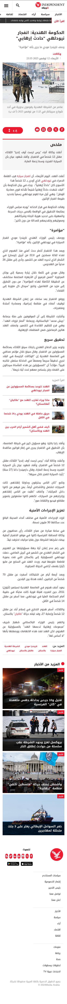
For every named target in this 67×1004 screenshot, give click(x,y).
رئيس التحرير (54, 888)
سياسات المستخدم (51, 875)
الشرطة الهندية (12, 646)
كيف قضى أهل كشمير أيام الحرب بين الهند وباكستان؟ (27, 429)
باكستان (42, 650)
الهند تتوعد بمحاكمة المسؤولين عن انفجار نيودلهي (28, 389)
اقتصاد (22, 14)
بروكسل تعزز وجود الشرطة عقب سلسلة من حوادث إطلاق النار (39, 744)
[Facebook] (31, 856)
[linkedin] (14, 856)
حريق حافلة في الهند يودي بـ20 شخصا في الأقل (26, 416)
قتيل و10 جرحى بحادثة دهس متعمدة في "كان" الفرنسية (35, 702)
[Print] (37, 129)
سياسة (45, 14)
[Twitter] (27, 856)
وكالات (57, 53)
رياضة (57, 953)
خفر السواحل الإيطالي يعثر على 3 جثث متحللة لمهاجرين (35, 828)
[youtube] (19, 856)
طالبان (18, 613)
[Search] (18, 5)
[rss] (6, 856)
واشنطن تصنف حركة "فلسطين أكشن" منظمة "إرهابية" (35, 786)
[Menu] (6, 5)
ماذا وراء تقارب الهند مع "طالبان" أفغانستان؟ (29, 402)
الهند (44, 646)
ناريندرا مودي (31, 646)
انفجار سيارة (24, 176)
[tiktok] (10, 856)
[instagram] (23, 856)
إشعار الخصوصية (52, 882)
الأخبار (58, 14)
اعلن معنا (55, 900)
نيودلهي (45, 180)
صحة (58, 959)
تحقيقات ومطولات (51, 965)
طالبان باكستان (26, 650)
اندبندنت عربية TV (51, 971)
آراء (34, 14)
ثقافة (9, 14)
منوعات (57, 947)
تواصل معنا (54, 894)
